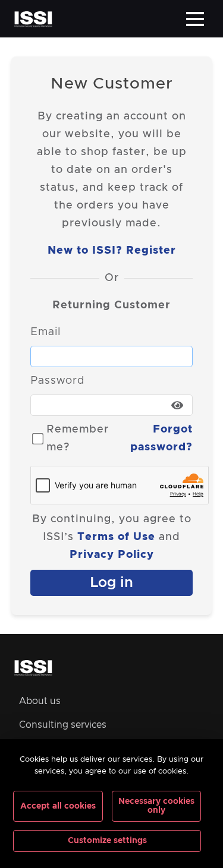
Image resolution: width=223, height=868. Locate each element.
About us (40, 701)
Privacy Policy (112, 555)
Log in (111, 583)
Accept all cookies (58, 806)
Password (57, 380)
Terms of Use (116, 537)
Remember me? (77, 438)
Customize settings (107, 841)
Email (45, 332)
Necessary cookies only (156, 806)
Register (151, 250)
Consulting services (62, 725)
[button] (195, 19)
